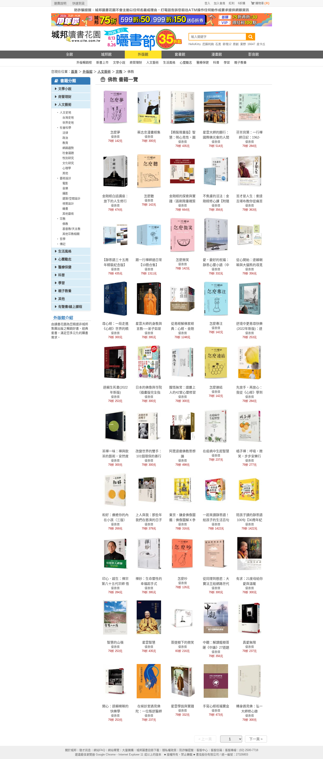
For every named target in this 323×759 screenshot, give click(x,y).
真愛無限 (249, 642)
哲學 (62, 239)
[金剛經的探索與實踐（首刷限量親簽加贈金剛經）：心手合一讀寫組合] (182, 171)
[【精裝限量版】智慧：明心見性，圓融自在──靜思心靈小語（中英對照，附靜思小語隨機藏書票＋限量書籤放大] (182, 107)
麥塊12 (227, 44)
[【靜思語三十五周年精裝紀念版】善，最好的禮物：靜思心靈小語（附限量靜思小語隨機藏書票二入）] (115, 234)
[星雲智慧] (149, 617)
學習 (227, 62)
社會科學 (65, 127)
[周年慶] (161, 19)
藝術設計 (65, 178)
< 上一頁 (205, 739)
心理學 (66, 168)
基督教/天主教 (71, 228)
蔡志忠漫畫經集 (148, 132)
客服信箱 (216, 750)
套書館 (180, 54)
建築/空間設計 (71, 198)
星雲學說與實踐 (182, 706)
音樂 (65, 188)
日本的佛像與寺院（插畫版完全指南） (149, 392)
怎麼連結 (216, 387)
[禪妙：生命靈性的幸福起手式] (149, 553)
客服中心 (202, 750)
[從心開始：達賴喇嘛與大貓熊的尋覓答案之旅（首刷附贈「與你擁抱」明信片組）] (249, 234)
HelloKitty (195, 44)
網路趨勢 (68, 148)
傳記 (62, 244)
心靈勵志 (186, 62)
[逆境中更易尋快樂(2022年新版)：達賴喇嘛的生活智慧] (249, 298)
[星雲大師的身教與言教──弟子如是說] (149, 298)
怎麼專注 (216, 323)
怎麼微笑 (182, 260)
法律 (65, 132)
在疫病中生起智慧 (216, 451)
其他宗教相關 (71, 233)
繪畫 (65, 208)
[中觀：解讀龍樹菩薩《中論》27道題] (216, 617)
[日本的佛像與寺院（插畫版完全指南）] (149, 362)
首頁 (74, 71)
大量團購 (128, 750)
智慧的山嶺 (115, 642)
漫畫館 (216, 54)
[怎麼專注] (216, 298)
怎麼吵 (182, 578)
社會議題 (68, 153)
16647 (251, 44)
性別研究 (68, 158)
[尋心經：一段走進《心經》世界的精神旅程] (115, 298)
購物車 (262, 3)
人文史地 (65, 112)
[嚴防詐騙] (161, 9)
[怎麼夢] (115, 107)
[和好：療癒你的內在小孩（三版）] (115, 489)
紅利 (231, 3)
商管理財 (136, 62)
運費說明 (60, 3)
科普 (216, 62)
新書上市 (102, 62)
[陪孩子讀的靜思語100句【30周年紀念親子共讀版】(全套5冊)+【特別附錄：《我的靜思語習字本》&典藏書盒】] (249, 489)
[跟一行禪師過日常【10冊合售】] (149, 234)
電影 (65, 183)
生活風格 (169, 62)
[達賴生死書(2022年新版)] (115, 362)
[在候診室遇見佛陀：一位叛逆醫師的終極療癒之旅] (149, 681)
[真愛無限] (249, 617)
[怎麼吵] (182, 553)
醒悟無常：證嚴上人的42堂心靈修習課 (182, 392)
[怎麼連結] (216, 362)
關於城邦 (70, 750)
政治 (65, 137)
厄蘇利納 (208, 44)
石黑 (218, 44)
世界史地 (68, 122)
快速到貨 (78, 3)
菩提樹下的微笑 (182, 642)
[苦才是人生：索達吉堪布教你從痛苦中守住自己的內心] (249, 171)
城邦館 (106, 54)
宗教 (119, 71)
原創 (236, 44)
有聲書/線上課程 (70, 306)
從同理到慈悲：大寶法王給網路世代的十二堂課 (216, 584)
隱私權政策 (169, 750)
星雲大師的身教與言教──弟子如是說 (149, 329)
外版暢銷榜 (84, 62)
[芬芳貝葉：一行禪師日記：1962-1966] (249, 107)
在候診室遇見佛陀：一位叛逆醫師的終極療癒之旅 (149, 711)
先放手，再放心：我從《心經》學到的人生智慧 (249, 392)
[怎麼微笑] (182, 234)
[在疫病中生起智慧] (216, 426)
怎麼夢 (115, 132)
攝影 (65, 193)
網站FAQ (99, 750)
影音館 (253, 54)
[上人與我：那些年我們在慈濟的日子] (149, 489)
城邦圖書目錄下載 (147, 750)
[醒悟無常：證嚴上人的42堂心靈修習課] (182, 362)
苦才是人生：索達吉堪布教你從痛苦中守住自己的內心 (249, 201)
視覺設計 (68, 203)
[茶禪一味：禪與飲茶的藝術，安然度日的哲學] (115, 426)
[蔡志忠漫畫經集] (149, 107)
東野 (243, 44)
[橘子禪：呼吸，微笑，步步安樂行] (249, 426)
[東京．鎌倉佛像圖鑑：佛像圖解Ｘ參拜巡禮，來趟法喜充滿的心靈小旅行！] (182, 489)
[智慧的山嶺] (115, 617)
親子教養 (240, 62)
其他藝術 (68, 213)
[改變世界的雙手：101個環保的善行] (149, 426)
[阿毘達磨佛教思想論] (182, 426)
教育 (65, 142)
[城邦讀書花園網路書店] (76, 38)
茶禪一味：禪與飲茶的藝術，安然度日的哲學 (115, 456)
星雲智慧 (148, 642)
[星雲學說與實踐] (182, 681)
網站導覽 (113, 750)
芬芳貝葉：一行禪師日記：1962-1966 (249, 137)
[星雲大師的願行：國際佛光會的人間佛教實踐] (216, 107)
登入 (207, 3)
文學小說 (119, 62)
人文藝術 (152, 62)
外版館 (143, 54)
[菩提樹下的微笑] (182, 617)
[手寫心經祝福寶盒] (216, 681)
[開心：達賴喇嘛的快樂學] (115, 681)
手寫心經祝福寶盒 (216, 706)
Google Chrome (106, 754)
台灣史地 (68, 117)
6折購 (241, 3)
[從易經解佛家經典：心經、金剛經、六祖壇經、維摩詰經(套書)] (182, 298)
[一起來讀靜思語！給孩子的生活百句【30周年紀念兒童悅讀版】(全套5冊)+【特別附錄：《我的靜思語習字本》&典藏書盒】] (216, 489)
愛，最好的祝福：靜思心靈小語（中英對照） (216, 265)
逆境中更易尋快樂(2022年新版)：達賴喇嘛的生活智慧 (249, 329)
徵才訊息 (85, 750)
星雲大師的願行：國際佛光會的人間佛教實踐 (216, 137)
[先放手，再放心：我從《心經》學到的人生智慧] (249, 362)
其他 (65, 173)
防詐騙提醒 (186, 750)
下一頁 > (256, 739)
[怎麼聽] (149, 171)
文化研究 (68, 163)
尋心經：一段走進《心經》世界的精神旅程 (115, 329)
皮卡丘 (261, 44)
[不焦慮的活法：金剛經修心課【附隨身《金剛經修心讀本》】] (216, 171)
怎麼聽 (149, 196)
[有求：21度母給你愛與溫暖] (249, 553)
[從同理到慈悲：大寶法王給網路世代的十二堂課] (216, 553)
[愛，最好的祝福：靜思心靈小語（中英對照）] (216, 234)
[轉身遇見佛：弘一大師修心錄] (249, 681)
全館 (69, 54)
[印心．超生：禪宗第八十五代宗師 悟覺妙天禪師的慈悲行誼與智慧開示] (115, 553)
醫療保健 (202, 62)
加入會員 (219, 3)
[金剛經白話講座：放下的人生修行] (115, 171)
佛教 (65, 223)
